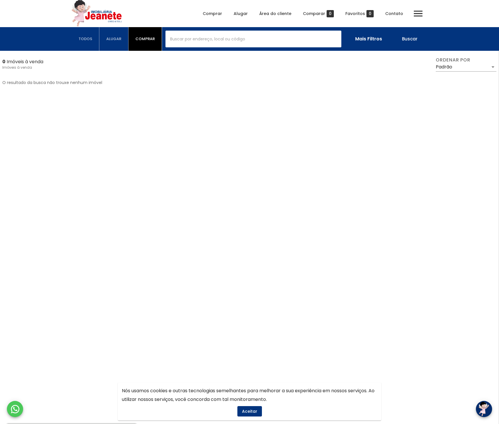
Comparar (317, 14)
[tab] (85, 39)
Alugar (241, 13)
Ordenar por (453, 60)
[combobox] (253, 39)
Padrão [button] (444, 66)
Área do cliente (275, 13)
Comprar (212, 13)
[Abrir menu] (418, 13)
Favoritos (358, 14)
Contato (394, 13)
